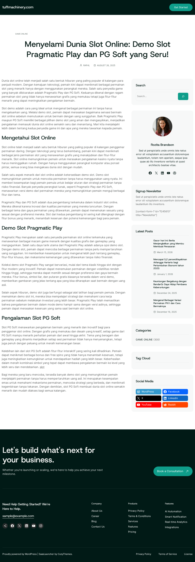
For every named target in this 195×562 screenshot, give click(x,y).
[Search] (183, 96)
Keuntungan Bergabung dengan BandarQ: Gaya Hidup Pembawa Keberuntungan (170, 284)
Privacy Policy (136, 510)
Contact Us (98, 526)
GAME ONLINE (21, 34)
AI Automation (173, 511)
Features (133, 526)
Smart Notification (175, 516)
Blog (94, 521)
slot (42, 367)
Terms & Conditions (139, 516)
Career (95, 516)
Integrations (172, 527)
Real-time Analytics (176, 521)
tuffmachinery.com (17, 7)
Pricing (132, 531)
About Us (96, 510)
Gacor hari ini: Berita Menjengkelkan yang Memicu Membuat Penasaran (168, 243)
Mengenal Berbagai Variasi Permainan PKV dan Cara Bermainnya (167, 303)
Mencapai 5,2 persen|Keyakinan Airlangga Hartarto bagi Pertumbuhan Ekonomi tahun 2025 (170, 264)
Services (133, 521)
